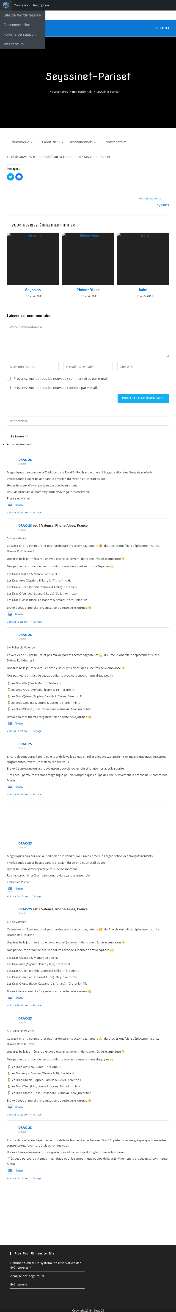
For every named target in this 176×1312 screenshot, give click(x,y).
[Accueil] (47, 92)
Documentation (17, 24)
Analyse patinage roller (27, 1276)
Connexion (22, 5)
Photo (18, 505)
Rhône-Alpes (88, 290)
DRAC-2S (25, 459)
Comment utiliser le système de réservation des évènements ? (45, 1265)
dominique (20, 142)
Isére (143, 290)
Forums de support (20, 34)
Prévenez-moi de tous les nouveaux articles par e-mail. (56, 387)
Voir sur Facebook (17, 512)
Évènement (18, 1284)
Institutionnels (81, 142)
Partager (37, 512)
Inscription (41, 5)
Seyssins (33, 290)
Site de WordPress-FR (22, 15)
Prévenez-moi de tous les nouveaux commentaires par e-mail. (61, 378)
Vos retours (14, 44)
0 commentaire (114, 142)
